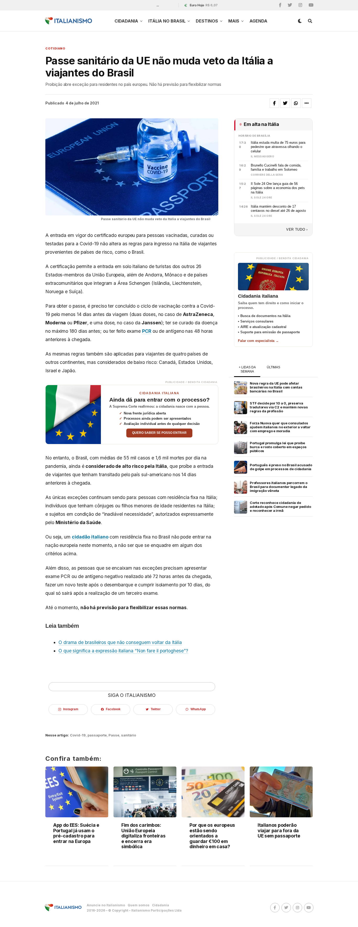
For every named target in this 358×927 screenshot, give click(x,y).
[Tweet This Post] (285, 103)
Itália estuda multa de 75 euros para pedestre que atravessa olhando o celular (278, 147)
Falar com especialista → (258, 341)
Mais (233, 21)
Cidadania (126, 21)
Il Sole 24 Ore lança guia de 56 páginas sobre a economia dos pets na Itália (278, 188)
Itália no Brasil (167, 21)
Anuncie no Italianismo (106, 905)
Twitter (155, 709)
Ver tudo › (297, 229)
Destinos (207, 21)
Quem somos (138, 905)
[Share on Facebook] (274, 103)
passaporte (97, 735)
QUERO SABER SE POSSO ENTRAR (159, 433)
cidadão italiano (90, 537)
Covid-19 (78, 735)
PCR (146, 331)
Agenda (258, 21)
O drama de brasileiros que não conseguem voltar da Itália (120, 642)
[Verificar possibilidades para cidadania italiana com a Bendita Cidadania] (73, 414)
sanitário (128, 735)
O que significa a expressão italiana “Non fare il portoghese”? (123, 650)
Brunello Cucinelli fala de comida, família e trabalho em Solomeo (276, 167)
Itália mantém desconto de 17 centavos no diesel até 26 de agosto (278, 208)
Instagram (70, 709)
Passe (114, 735)
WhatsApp (198, 709)
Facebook (113, 709)
